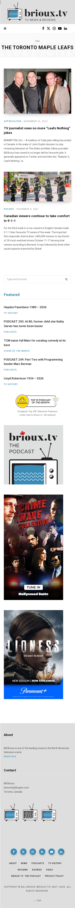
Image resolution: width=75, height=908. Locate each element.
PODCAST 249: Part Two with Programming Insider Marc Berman (33, 362)
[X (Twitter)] (23, 851)
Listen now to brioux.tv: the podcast (38, 415)
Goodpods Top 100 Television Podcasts (37, 411)
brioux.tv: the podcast (26, 876)
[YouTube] (51, 851)
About (13, 863)
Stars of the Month (17, 351)
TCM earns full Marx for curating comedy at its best (35, 343)
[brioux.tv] (37, 12)
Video (49, 870)
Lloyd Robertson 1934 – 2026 (24, 378)
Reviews (23, 870)
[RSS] (42, 851)
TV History (11, 313)
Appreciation (12, 121)
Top (38, 900)
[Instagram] (33, 851)
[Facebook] (14, 851)
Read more (10, 756)
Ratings (9, 209)
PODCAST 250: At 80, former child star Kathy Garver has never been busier (34, 324)
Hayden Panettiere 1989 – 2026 (25, 307)
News (24, 863)
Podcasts (10, 332)
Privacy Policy (54, 876)
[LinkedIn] (61, 851)
